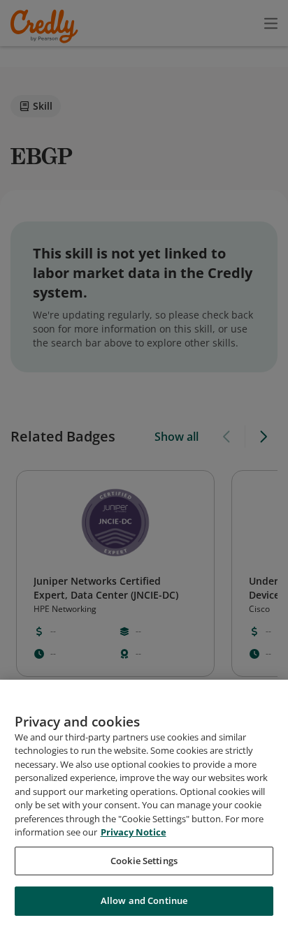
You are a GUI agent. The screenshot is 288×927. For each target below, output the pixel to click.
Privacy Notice (133, 832)
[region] (144, 803)
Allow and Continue (144, 900)
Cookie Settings (144, 860)
